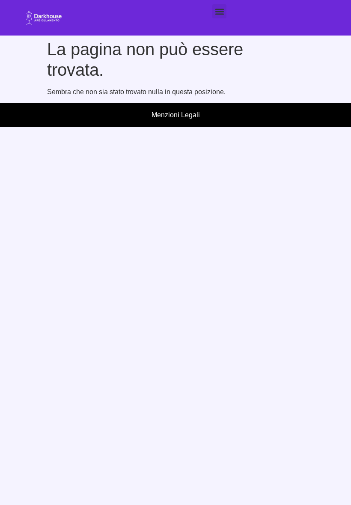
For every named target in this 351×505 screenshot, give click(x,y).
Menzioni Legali (176, 115)
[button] (219, 11)
